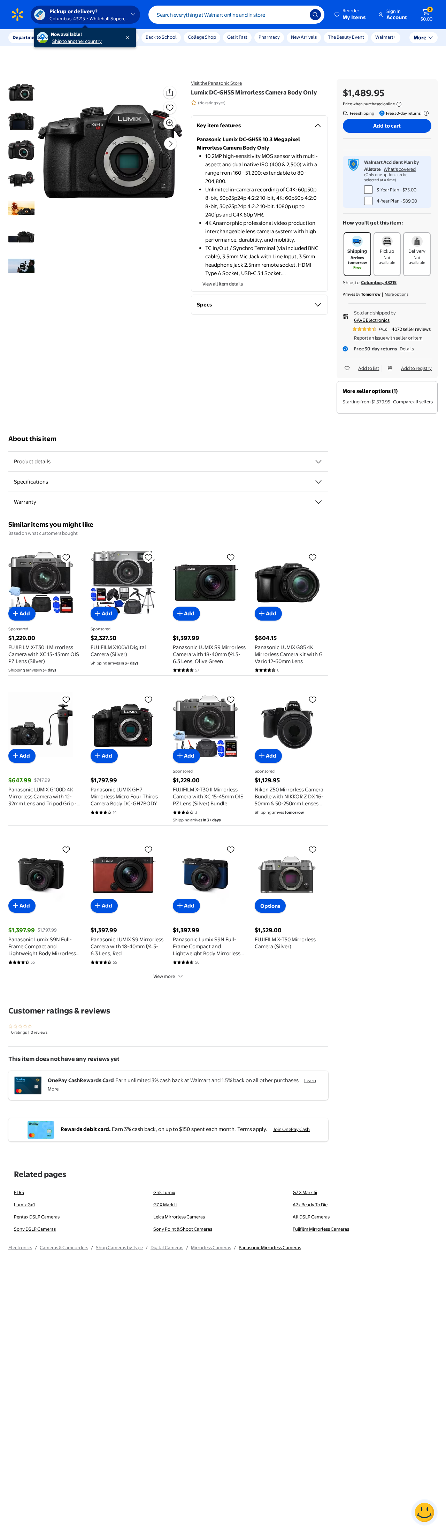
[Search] (315, 14)
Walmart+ (385, 37)
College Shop (202, 37)
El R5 (19, 1192)
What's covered (400, 169)
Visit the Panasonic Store (216, 83)
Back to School (161, 37)
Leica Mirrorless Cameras (179, 1217)
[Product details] (318, 461)
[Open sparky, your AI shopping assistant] (424, 1512)
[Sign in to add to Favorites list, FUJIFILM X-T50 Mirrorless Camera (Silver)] (312, 849)
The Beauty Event (346, 37)
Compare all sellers (413, 401)
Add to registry (416, 368)
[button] (350, 15)
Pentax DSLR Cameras (37, 1217)
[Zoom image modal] (169, 123)
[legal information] (399, 104)
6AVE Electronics (372, 320)
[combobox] (236, 15)
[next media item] (170, 143)
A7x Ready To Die (310, 1204)
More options (396, 294)
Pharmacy (269, 37)
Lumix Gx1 (24, 1204)
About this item (32, 439)
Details (407, 348)
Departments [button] (27, 37)
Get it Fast (237, 37)
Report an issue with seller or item (388, 338)
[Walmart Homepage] (17, 15)
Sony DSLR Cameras (35, 1229)
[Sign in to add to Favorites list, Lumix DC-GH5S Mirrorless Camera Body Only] (169, 107)
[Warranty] (318, 502)
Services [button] (70, 37)
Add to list (368, 368)
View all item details (222, 284)
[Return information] (425, 113)
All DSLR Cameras (311, 1217)
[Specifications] (318, 481)
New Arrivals (304, 37)
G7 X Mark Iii (305, 1192)
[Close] (129, 37)
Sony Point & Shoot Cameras (182, 1229)
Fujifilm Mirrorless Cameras (321, 1229)
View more (164, 976)
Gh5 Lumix (164, 1192)
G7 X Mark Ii (165, 1204)
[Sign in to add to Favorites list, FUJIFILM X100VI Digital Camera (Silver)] (148, 557)
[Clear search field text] (299, 15)
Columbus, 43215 (379, 282)
